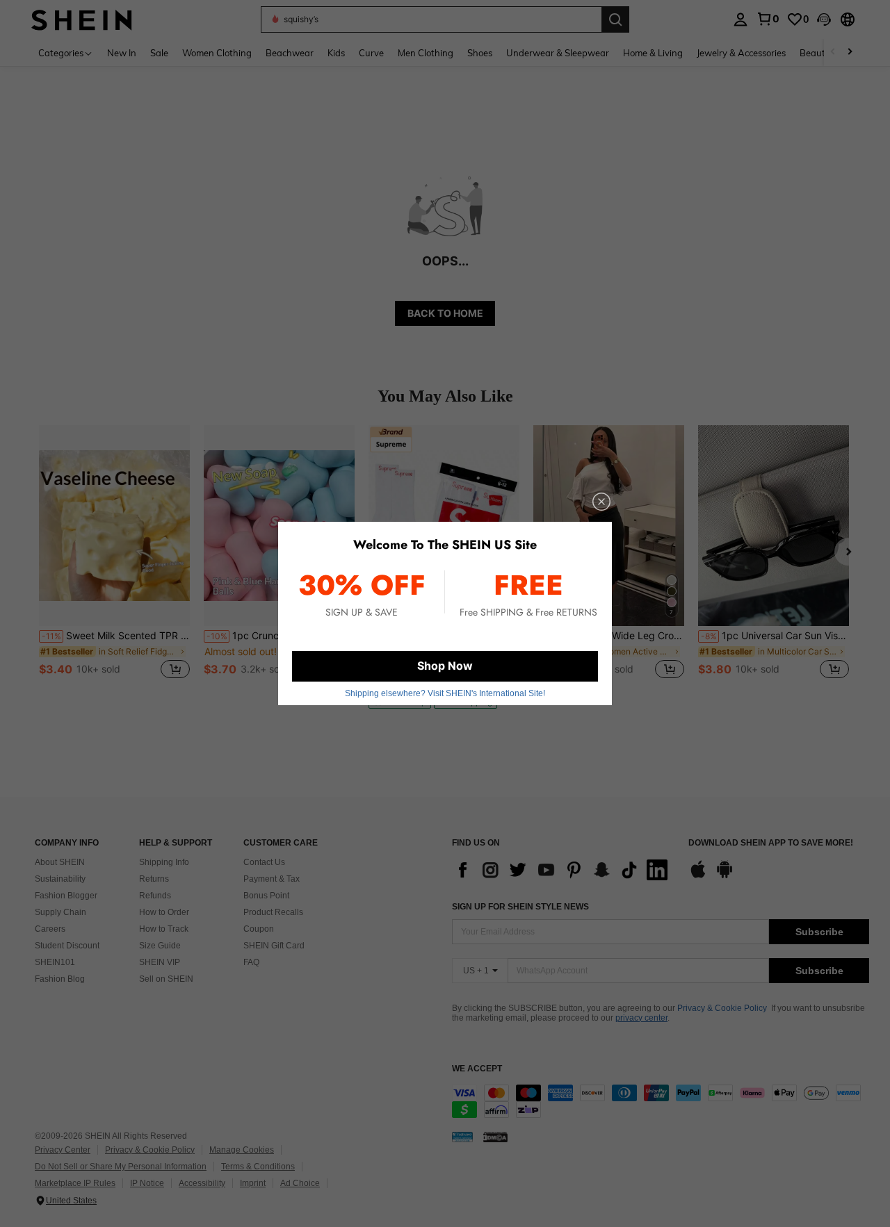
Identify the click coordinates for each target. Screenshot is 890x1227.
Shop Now (445, 666)
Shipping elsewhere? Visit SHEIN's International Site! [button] (445, 693)
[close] (601, 501)
